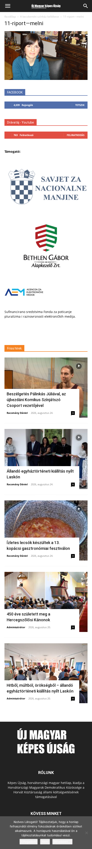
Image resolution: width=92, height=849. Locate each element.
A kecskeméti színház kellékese (39, 16)
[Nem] (86, 833)
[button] (7, 6)
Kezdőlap (10, 16)
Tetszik (79, 105)
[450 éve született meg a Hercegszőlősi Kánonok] (46, 602)
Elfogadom (28, 841)
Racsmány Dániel (17, 412)
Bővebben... (62, 841)
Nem (45, 841)
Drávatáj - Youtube (20, 122)
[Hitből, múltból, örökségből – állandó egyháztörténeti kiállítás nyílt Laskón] (46, 673)
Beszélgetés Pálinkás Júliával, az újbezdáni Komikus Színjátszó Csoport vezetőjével (36, 400)
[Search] (85, 6)
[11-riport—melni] (46, 79)
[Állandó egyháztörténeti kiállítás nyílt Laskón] (46, 459)
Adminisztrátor (16, 627)
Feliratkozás (75, 135)
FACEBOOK (15, 92)
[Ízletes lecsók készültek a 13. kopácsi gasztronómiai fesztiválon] (46, 530)
